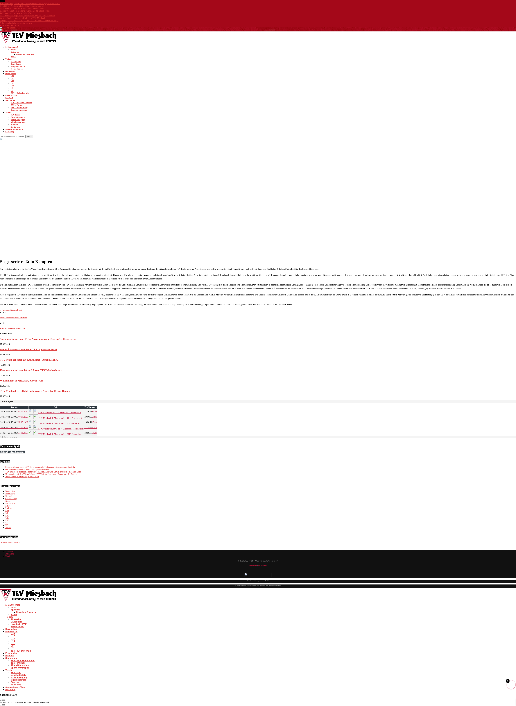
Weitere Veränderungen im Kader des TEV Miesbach (22, 18)
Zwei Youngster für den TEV (12, 25)
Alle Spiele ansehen (8, 437)
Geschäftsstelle (18, 117)
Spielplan (15, 52)
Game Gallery (11, 498)
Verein (8, 112)
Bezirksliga (10, 71)
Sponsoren (10, 100)
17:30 (90, 411)
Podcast (8, 508)
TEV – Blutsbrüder (19, 107)
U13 (12, 83)
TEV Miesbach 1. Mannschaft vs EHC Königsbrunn (60, 434)
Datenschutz (262, 565)
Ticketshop (16, 61)
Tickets (8, 59)
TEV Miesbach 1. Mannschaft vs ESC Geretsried (59, 423)
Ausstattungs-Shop (14, 129)
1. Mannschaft (11, 47)
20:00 (90, 417)
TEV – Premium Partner (21, 103)
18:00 (90, 422)
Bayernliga (10, 491)
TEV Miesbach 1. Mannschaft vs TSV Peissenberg (60, 418)
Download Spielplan (25, 54)
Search (29, 137)
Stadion (14, 124)
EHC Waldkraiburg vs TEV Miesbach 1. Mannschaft (60, 429)
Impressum (253, 565)
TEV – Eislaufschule (20, 93)
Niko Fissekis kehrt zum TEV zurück (16, 23)
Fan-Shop (9, 132)
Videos (8, 527)
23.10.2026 (14, 433)
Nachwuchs (10, 74)
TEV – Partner (17, 105)
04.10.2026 (14, 411)
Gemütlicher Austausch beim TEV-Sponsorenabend (22, 6)
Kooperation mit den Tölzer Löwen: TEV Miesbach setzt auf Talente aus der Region (41, 474)
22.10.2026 (14, 427)
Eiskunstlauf (11, 95)
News (13, 49)
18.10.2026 (14, 422)
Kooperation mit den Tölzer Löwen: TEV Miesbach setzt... (25, 11)
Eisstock (9, 98)
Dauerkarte (16, 64)
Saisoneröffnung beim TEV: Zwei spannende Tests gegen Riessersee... (30, 3)
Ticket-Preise (17, 69)
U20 (12, 76)
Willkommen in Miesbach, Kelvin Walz (16, 13)
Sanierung (15, 127)
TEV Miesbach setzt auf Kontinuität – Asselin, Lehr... (23, 8)
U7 (12, 91)
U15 (12, 81)
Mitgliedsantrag (18, 122)
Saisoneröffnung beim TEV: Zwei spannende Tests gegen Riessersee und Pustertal (40, 467)
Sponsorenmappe (19, 110)
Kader (13, 57)
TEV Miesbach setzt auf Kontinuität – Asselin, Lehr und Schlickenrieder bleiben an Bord (43, 472)
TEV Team (15, 115)
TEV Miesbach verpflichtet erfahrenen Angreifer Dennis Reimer (27, 16)
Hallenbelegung (18, 120)
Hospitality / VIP (18, 66)
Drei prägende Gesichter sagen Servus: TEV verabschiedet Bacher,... (29, 20)
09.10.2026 (14, 417)
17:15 (90, 427)
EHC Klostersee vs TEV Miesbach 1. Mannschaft (59, 412)
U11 (12, 86)
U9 (12, 88)
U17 (12, 78)
